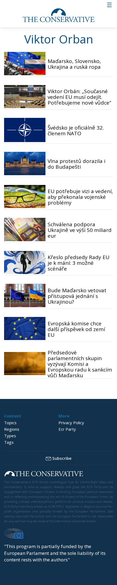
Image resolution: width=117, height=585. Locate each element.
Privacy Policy (71, 422)
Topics (10, 422)
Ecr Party (67, 429)
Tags (9, 442)
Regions (11, 429)
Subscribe (62, 458)
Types (10, 435)
